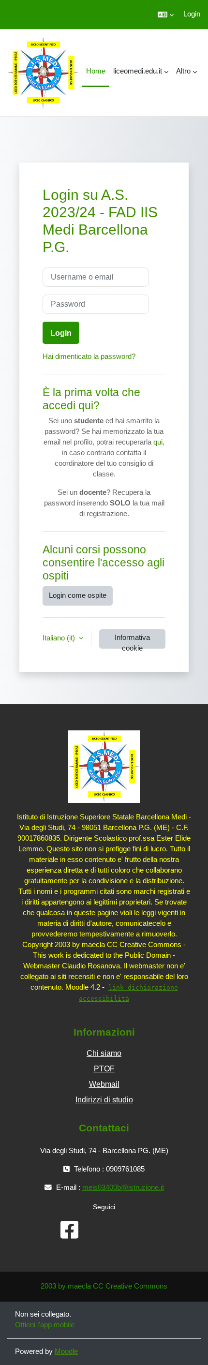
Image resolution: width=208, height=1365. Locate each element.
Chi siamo (104, 1053)
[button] (165, 14)
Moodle (66, 1351)
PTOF (104, 1069)
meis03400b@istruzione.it (123, 1187)
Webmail (104, 1084)
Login (191, 14)
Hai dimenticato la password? (89, 356)
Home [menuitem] (95, 71)
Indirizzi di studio (104, 1100)
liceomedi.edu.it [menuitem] (137, 71)
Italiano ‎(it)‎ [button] (60, 638)
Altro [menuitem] (183, 71)
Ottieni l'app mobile (44, 1325)
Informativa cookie (132, 641)
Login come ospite (77, 595)
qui (158, 442)
